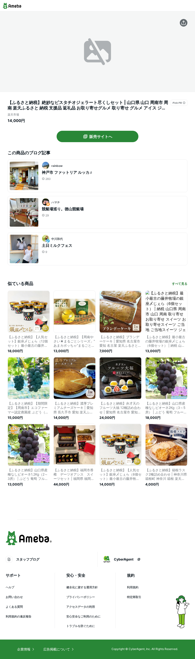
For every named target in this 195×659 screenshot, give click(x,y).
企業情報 (23, 649)
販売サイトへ (100, 136)
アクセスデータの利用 (80, 606)
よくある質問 (14, 606)
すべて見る (179, 283)
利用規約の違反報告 (18, 616)
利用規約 (132, 587)
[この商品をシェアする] (183, 23)
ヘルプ (10, 587)
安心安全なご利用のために (83, 616)
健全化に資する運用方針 (82, 587)
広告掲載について (56, 649)
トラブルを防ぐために (80, 626)
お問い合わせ (14, 597)
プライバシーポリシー (80, 597)
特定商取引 (134, 597)
